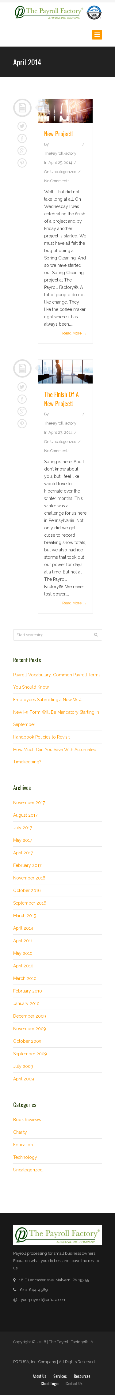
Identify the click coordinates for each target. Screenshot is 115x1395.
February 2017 (27, 865)
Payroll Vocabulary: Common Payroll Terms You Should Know (57, 681)
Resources (82, 1376)
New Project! (58, 133)
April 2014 (23, 928)
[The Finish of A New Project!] (65, 372)
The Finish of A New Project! (61, 399)
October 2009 (27, 1041)
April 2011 (23, 940)
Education (23, 1144)
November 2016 (29, 877)
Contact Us (74, 1383)
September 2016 (29, 903)
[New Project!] (65, 111)
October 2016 (27, 890)
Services (60, 1376)
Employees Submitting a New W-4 (47, 699)
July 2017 (22, 827)
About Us (39, 1376)
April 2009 (23, 1078)
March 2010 (24, 978)
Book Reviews (27, 1119)
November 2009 (29, 1028)
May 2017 (22, 840)
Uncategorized (63, 171)
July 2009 (23, 1066)
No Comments (56, 181)
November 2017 (29, 802)
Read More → (74, 333)
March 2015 (24, 915)
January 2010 (26, 1003)
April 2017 (23, 852)
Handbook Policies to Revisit (41, 737)
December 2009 (29, 1016)
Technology (25, 1157)
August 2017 (25, 815)
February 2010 (27, 991)
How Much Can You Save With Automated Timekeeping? (54, 755)
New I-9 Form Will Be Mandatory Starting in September (56, 718)
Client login (50, 1383)
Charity (20, 1132)
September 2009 (30, 1053)
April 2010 (23, 965)
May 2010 (23, 953)
